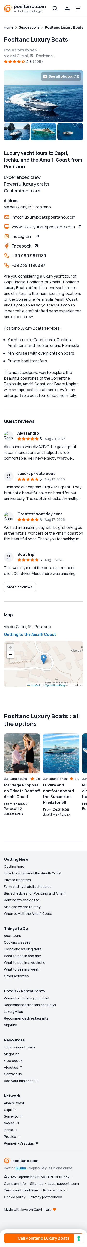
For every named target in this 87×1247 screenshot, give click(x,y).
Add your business (19, 1081)
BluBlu (20, 1168)
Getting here (14, 866)
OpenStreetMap (55, 685)
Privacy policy (54, 1190)
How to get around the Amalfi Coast (33, 873)
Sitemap (37, 1183)
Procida (10, 1136)
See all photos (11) (64, 76)
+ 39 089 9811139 (29, 255)
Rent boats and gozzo (21, 900)
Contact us (13, 1074)
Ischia (8, 1130)
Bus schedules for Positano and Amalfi (34, 893)
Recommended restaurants (26, 1018)
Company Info (15, 1183)
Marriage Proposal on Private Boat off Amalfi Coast (22, 790)
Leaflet (35, 685)
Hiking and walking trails (23, 949)
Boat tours (12, 935)
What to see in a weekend (24, 962)
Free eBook (13, 1060)
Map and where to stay (22, 906)
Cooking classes (17, 942)
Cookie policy (14, 1197)
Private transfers (17, 880)
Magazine (12, 1054)
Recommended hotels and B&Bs (30, 1005)
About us (11, 1067)
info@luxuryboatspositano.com (44, 217)
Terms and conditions (21, 1190)
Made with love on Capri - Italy (27, 1209)
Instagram (22, 236)
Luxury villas (13, 1011)
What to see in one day (22, 956)
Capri (8, 1109)
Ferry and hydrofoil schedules (27, 886)
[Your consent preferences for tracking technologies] (78, 1238)
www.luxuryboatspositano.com (43, 227)
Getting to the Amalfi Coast (30, 634)
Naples (9, 1123)
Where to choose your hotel (26, 998)
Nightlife (10, 1025)
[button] (44, 659)
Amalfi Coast (14, 1103)
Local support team (19, 1047)
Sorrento (11, 1116)
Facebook (21, 246)
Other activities (16, 976)
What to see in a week (21, 969)
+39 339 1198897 (28, 265)
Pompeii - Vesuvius (19, 1143)
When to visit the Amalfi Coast (28, 913)
